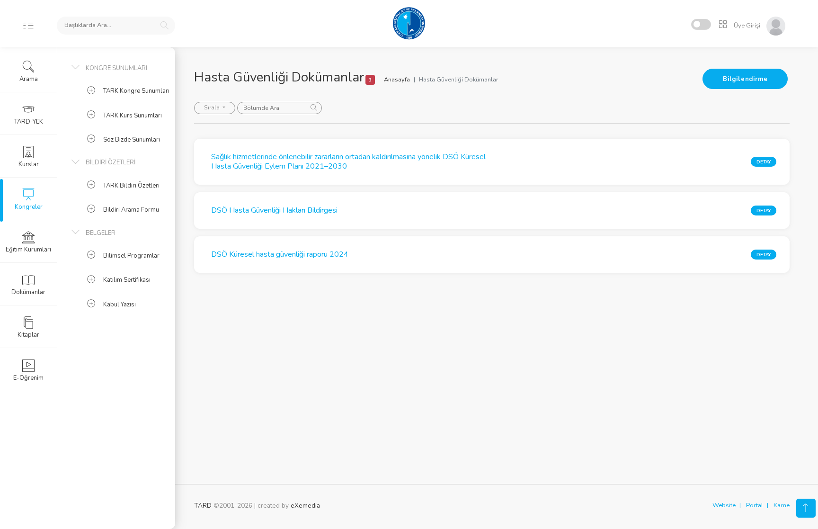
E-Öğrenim (28, 378)
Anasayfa (397, 79)
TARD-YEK (28, 121)
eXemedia (305, 505)
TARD (203, 505)
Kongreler (29, 207)
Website (724, 505)
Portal (754, 505)
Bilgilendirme (745, 79)
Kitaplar (28, 335)
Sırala (212, 107)
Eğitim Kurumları (28, 249)
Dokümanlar (28, 292)
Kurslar (28, 164)
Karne (782, 505)
